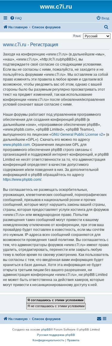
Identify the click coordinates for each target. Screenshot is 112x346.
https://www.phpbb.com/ (22, 179)
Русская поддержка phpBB (56, 334)
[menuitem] (16, 18)
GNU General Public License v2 (77, 134)
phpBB (46, 329)
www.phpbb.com (16, 145)
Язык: (77, 36)
